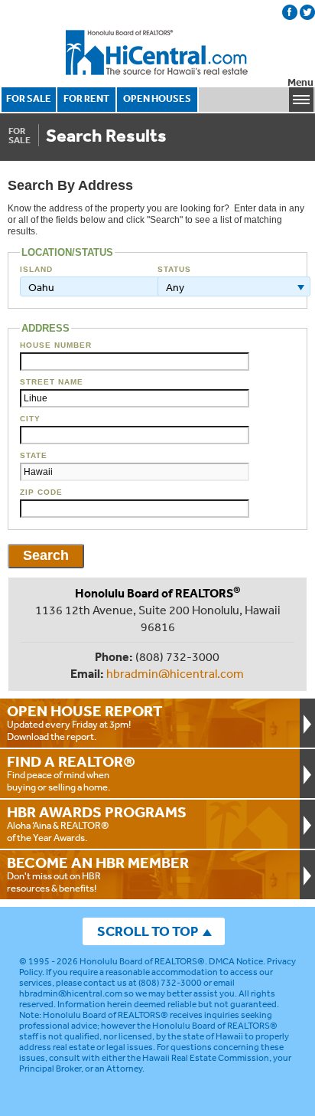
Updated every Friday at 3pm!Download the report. (85, 722)
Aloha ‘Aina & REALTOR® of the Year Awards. (97, 823)
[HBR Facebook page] (289, 12)
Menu (300, 82)
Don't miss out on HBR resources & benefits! (98, 874)
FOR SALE (28, 98)
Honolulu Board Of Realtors (157, 53)
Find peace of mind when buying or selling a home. (71, 773)
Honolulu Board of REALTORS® (142, 961)
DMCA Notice (236, 961)
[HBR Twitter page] (307, 12)
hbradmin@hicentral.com (175, 673)
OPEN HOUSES (157, 98)
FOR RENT (86, 98)
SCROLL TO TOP (147, 931)
